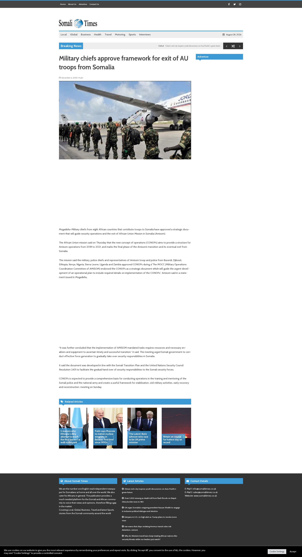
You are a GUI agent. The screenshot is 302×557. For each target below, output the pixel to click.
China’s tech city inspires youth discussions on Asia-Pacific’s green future (181, 46)
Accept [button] (293, 551)
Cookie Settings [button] (277, 551)
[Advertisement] (186, 20)
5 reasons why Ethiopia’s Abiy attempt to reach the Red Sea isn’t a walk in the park (70, 437)
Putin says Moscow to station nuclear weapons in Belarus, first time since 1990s (105, 437)
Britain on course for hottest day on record (172, 439)
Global (149, 46)
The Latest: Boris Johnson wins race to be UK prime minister (138, 438)
